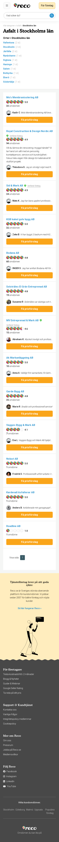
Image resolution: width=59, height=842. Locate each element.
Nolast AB (12, 458)
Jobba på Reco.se (12, 750)
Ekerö (6, 77)
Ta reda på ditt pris (12, 693)
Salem (6, 68)
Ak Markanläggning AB (19, 357)
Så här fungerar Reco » (29, 608)
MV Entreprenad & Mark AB (22, 320)
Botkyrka (8, 73)
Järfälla (7, 51)
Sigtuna (7, 60)
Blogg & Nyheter (11, 679)
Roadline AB (13, 526)
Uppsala (38, 809)
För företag (47, 5)
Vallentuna (8, 42)
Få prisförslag (29, 119)
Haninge (7, 64)
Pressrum (8, 745)
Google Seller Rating (13, 688)
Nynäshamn (9, 55)
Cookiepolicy (9, 723)
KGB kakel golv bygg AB (20, 219)
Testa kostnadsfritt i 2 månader (18, 674)
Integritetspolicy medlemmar (17, 719)
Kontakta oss (10, 709)
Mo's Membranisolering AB (22, 97)
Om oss (7, 740)
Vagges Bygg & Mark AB (20, 425)
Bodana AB (12, 252)
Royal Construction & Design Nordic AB (29, 131)
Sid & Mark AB (14, 185)
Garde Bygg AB (15, 391)
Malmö (29, 809)
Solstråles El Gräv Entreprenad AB (26, 286)
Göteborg (20, 809)
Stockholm (9, 47)
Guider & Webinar (11, 683)
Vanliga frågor (10, 714)
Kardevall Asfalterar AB (20, 492)
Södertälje (8, 82)
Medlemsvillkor (10, 754)
